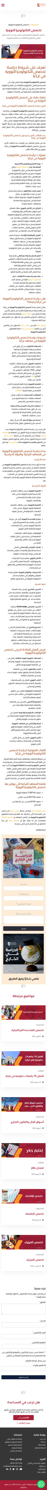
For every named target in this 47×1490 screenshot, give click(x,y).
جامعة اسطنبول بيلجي (14, 1439)
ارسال (23, 929)
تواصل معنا (41, 1472)
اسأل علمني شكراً (23, 914)
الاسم (23, 884)
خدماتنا (43, 1442)
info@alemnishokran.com (12, 1466)
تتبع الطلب (42, 1469)
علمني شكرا (21, 1484)
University (42, 1445)
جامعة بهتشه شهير (15, 1445)
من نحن (43, 1439)
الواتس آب (22, 1418)
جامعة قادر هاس (16, 1451)
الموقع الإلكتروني (39, 1342)
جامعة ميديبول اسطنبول (13, 1442)
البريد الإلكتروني (39, 1333)
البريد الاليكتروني (23, 904)
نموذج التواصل (24, 1423)
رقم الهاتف (23, 894)
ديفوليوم (23, 1487)
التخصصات (34, 25)
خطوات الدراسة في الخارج (37, 1463)
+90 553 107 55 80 (16, 1463)
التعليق (42, 1302)
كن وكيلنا (42, 1466)
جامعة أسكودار (17, 1448)
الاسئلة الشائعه (40, 1448)
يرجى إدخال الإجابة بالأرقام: (35, 1361)
